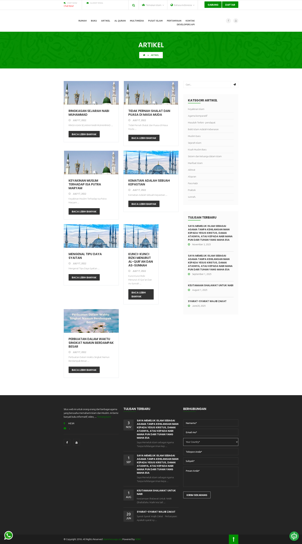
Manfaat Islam (195, 163)
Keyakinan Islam (196, 109)
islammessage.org (112, 539)
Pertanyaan (174, 20)
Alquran (192, 176)
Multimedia (137, 20)
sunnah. (192, 196)
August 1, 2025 (199, 290)
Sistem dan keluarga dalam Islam (205, 156)
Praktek (192, 190)
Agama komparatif (197, 115)
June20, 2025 (199, 305)
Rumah (82, 20)
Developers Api (186, 24)
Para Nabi (193, 183)
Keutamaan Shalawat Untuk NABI (210, 285)
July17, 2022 (79, 120)
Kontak (190, 20)
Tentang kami (104, 416)
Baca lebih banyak (84, 134)
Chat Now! (69, 6)
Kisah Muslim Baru (197, 149)
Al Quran (120, 20)
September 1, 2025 (201, 274)
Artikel (105, 20)
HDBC (138, 539)
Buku (94, 20)
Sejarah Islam (194, 142)
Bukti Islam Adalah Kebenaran (203, 129)
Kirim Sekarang (197, 495)
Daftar (230, 5)
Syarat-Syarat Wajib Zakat (207, 301)
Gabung (213, 5)
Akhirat (191, 169)
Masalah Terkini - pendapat (201, 122)
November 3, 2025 (201, 244)
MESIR (71, 423)
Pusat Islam (155, 20)
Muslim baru (194, 136)
